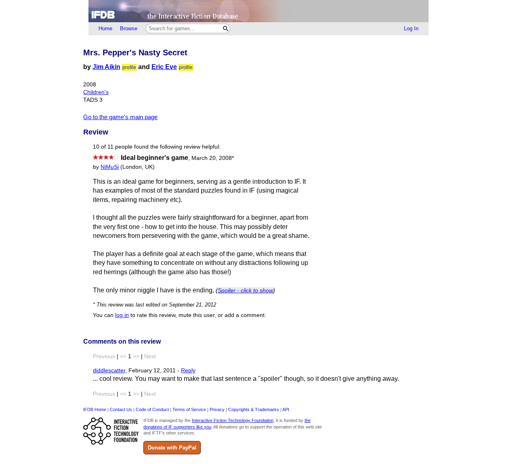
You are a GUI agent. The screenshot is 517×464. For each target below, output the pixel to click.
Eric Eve (164, 66)
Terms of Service (189, 409)
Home (105, 28)
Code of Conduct (152, 409)
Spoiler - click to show (245, 290)
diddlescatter (109, 370)
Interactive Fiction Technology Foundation (232, 420)
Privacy (217, 409)
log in (122, 315)
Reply (188, 370)
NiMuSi (110, 167)
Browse (128, 28)
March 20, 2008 (212, 158)
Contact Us (121, 409)
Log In (411, 28)
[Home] (258, 11)
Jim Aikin (106, 66)
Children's (96, 92)
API (285, 409)
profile (129, 67)
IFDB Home (94, 409)
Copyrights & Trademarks (253, 409)
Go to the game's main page (120, 116)
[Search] (225, 28)
